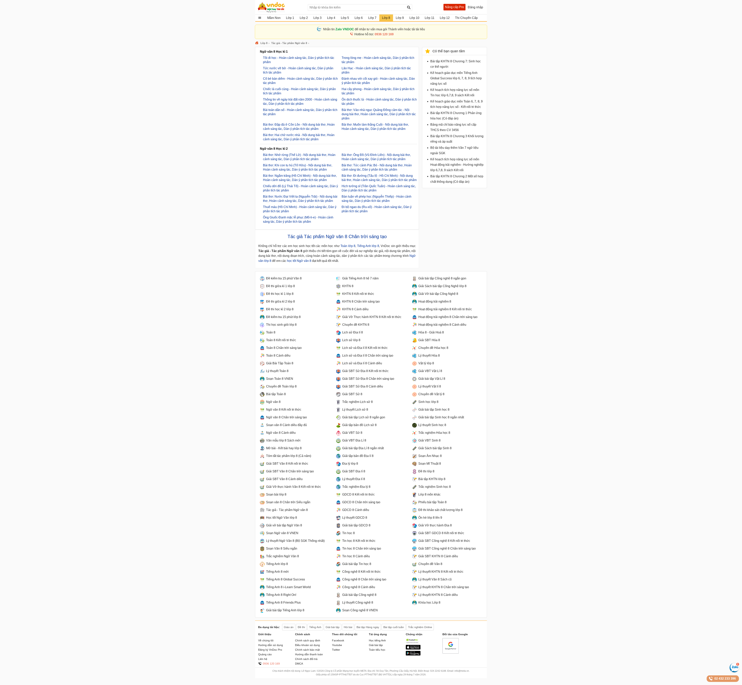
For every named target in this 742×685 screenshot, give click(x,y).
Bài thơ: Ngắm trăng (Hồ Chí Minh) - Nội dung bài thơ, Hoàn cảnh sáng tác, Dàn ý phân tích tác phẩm (300, 178)
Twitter (336, 649)
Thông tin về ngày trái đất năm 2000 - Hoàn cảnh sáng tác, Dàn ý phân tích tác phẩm (300, 101)
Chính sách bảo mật (307, 649)
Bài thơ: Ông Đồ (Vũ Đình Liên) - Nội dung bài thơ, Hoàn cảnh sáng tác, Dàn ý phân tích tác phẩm (376, 157)
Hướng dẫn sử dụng (270, 645)
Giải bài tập (376, 645)
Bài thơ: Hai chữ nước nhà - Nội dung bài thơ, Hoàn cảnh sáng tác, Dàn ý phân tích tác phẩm (298, 137)
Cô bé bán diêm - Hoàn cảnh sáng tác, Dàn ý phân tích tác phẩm (300, 81)
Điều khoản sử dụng (307, 645)
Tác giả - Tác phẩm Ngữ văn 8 (289, 43)
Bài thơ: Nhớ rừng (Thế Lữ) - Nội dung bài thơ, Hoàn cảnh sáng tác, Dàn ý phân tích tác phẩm (299, 157)
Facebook (338, 640)
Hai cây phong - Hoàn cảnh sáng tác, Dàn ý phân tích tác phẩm (378, 91)
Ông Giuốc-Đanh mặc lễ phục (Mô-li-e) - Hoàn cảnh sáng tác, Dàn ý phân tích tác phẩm (298, 219)
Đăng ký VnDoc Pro (270, 649)
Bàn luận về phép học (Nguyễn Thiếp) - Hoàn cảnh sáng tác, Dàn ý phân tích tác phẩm (376, 198)
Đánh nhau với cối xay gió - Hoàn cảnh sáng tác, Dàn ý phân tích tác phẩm (378, 81)
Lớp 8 (263, 43)
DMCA (299, 663)
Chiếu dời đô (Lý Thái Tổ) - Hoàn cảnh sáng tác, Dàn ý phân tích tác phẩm (300, 188)
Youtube (337, 645)
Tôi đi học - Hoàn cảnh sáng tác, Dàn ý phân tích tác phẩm (298, 60)
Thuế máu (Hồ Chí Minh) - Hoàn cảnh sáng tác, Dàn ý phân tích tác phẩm (299, 209)
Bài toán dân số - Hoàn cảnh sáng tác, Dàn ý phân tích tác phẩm (300, 112)
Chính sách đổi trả (306, 658)
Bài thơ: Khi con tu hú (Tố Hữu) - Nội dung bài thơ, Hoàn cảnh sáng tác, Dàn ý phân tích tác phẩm (297, 167)
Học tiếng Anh (377, 640)
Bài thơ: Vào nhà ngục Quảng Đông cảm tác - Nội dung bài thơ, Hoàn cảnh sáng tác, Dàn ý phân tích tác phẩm (379, 114)
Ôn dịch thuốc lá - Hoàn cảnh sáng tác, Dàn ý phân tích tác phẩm (379, 101)
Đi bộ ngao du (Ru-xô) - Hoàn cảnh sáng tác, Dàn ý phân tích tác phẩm (377, 209)
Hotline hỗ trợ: (374, 34)
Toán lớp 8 (347, 246)
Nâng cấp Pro (454, 7)
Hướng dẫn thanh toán (309, 654)
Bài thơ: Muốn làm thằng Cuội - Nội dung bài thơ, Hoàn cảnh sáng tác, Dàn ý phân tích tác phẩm (375, 126)
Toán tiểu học (377, 649)
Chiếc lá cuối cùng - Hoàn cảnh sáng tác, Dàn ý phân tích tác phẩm (299, 91)
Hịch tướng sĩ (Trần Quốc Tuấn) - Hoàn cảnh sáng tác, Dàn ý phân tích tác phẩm (379, 188)
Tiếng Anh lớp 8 (368, 246)
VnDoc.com (257, 43)
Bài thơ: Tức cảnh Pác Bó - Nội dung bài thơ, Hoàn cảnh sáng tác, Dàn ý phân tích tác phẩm (377, 167)
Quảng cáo (265, 654)
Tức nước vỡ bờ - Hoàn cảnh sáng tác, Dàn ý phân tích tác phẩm (298, 70)
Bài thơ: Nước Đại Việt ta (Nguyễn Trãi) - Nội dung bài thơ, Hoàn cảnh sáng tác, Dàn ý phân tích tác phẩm (300, 198)
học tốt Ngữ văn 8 (299, 260)
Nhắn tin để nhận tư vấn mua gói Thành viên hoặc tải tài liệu (374, 29)
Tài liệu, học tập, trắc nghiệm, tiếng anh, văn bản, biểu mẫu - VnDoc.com (281, 7)
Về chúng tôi (265, 640)
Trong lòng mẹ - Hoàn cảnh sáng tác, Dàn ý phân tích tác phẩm (378, 60)
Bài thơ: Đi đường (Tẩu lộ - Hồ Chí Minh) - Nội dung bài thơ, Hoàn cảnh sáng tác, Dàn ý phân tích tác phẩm (379, 178)
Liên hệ (262, 658)
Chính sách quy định (307, 640)
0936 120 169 (271, 663)
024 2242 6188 (438, 671)
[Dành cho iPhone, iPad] (413, 648)
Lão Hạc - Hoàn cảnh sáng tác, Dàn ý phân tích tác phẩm (376, 70)
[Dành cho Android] (413, 654)
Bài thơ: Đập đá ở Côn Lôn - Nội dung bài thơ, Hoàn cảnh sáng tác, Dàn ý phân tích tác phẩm (299, 126)
